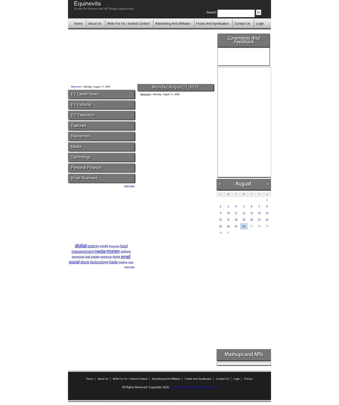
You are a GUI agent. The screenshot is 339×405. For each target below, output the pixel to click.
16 (220, 219)
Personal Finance (86, 167)
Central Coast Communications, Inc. (193, 387)
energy (93, 246)
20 (251, 219)
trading (123, 262)
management (83, 251)
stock (84, 262)
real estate (92, 257)
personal (78, 257)
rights (116, 257)
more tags (129, 267)
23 (220, 226)
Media (76, 146)
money (113, 251)
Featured (78, 125)
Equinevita (87, 3)
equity (104, 246)
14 (259, 213)
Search (211, 12)
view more (129, 186)
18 (236, 219)
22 (267, 219)
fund (124, 246)
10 (228, 213)
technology (99, 262)
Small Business (84, 178)
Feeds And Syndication (212, 23)
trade (113, 262)
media (100, 251)
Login (260, 23)
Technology (81, 157)
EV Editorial (81, 104)
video (130, 262)
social (74, 261)
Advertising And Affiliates (172, 23)
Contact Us (242, 23)
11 (236, 213)
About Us (94, 23)
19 (244, 219)
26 (244, 226)
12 (244, 213)
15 (267, 213)
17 (228, 219)
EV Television (83, 115)
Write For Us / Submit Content (128, 23)
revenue (106, 257)
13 (251, 213)
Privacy (248, 378)
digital (81, 245)
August (243, 184)
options (126, 251)
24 (228, 226)
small (125, 256)
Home (78, 23)
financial (114, 246)
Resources (80, 136)
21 (259, 219)
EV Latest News (85, 94)
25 (236, 226)
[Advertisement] (141, 57)
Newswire (76, 87)
